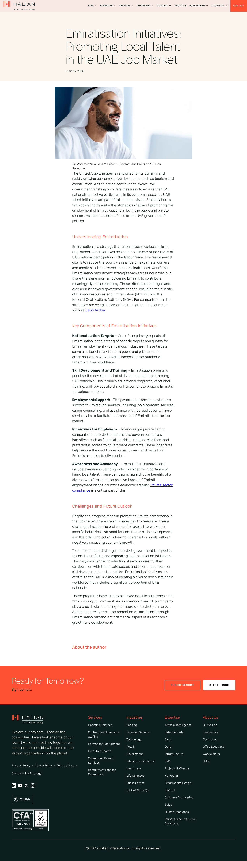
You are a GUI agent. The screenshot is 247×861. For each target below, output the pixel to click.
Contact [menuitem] (238, 5)
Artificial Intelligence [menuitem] (178, 725)
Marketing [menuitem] (171, 775)
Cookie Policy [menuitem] (44, 765)
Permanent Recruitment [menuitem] (104, 744)
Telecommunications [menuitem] (140, 761)
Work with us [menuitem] (197, 5)
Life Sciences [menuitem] (135, 775)
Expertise (172, 717)
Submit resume (182, 685)
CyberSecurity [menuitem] (174, 732)
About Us (210, 717)
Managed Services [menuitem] (100, 725)
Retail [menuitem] (130, 746)
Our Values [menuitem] (210, 725)
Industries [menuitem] (144, 5)
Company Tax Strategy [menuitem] (26, 773)
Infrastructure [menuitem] (174, 754)
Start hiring (219, 685)
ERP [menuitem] (167, 761)
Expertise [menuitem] (106, 5)
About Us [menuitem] (180, 5)
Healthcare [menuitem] (133, 768)
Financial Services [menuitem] (138, 732)
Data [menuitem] (168, 746)
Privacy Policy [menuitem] (21, 765)
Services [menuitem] (124, 5)
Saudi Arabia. (95, 310)
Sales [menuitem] (168, 804)
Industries (134, 717)
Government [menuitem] (134, 754)
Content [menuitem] (162, 5)
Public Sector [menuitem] (135, 783)
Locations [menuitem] (218, 5)
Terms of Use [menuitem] (65, 765)
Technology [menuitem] (133, 739)
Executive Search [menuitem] (99, 751)
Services (95, 717)
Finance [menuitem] (170, 790)
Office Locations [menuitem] (213, 746)
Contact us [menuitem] (210, 739)
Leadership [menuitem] (210, 732)
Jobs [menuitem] (90, 5)
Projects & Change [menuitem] (177, 768)
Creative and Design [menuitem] (178, 783)
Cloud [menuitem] (168, 739)
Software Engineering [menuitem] (179, 797)
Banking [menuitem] (131, 725)
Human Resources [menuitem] (177, 812)
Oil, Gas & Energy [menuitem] (137, 790)
